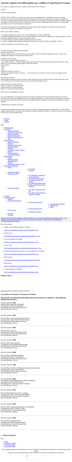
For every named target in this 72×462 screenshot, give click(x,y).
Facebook (7, 118)
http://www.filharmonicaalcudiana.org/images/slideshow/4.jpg (21, 272)
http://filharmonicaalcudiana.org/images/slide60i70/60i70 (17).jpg (22, 236)
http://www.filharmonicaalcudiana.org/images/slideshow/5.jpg (21, 266)
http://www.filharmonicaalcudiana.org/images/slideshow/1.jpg (21, 242)
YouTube (6, 122)
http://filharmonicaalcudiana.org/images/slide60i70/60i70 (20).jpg (22, 260)
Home (2, 291)
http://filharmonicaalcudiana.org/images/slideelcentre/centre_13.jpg (22, 248)
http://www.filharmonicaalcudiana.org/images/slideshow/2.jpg (21, 230)
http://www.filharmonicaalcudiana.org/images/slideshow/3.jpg (21, 254)
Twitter (6, 120)
